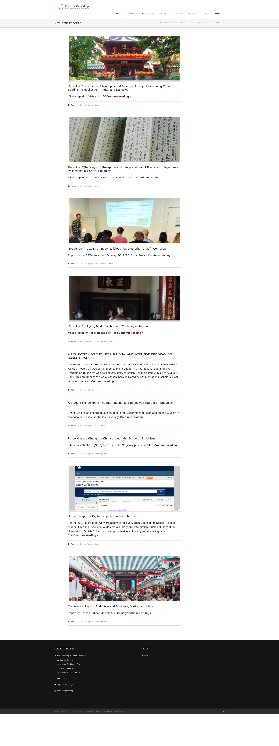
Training (162, 14)
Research (132, 14)
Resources (192, 14)
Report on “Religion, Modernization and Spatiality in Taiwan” (108, 326)
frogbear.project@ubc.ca (67, 685)
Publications (147, 14)
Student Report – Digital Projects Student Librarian (102, 516)
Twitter (223, 711)
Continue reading (118, 96)
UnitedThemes (118, 711)
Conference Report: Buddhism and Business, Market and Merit (110, 606)
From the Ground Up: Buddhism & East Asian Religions (181, 23)
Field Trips (177, 14)
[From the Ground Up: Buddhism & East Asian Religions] (73, 10)
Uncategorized (106, 264)
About (118, 14)
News (206, 14)
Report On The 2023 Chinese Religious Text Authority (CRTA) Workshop (117, 248)
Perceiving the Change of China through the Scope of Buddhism (111, 438)
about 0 (147, 656)
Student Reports (87, 105)
